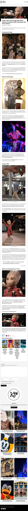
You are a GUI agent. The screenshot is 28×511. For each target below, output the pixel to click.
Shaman (3, 156)
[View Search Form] (25, 2)
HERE (21, 73)
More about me (13, 407)
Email (11, 379)
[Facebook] (1, 508)
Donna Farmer (5, 25)
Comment (2, 366)
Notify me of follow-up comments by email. (8, 381)
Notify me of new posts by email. (6, 383)
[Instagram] (5, 508)
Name (2, 379)
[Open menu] (27, 2)
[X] (3, 508)
